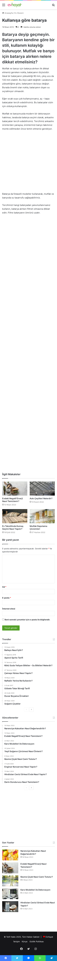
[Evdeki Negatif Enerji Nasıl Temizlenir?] (14, 488)
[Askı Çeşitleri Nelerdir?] (42, 488)
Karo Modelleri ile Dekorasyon (35, 889)
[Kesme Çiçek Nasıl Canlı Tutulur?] (10, 880)
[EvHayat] (14, 4)
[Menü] (3, 6)
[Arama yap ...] (53, 6)
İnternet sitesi (8, 609)
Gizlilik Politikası (37, 941)
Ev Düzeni (19, 13)
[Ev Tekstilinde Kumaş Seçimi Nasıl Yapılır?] (14, 516)
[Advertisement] (28, 162)
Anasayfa (8, 13)
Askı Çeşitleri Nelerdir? (41, 498)
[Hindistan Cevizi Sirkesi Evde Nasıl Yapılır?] (10, 906)
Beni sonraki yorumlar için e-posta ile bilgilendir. (27, 619)
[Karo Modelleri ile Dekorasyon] (10, 893)
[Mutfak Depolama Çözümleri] (42, 516)
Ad (4, 587)
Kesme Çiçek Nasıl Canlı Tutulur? (36, 877)
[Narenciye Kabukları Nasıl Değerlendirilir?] (10, 854)
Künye (24, 941)
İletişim (16, 941)
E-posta (6, 598)
